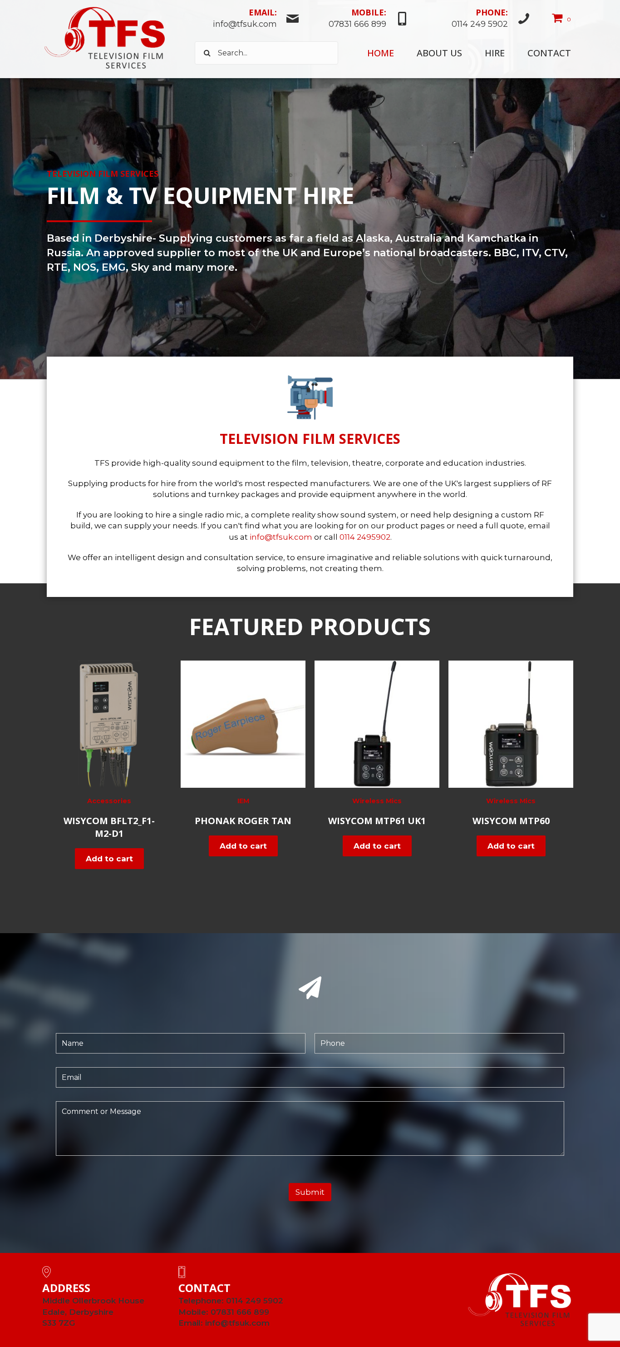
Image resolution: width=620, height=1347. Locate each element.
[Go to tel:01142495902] (474, 20)
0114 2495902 (365, 537)
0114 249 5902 (254, 1300)
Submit (310, 1192)
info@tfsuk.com (281, 537)
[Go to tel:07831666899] (359, 20)
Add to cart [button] (109, 858)
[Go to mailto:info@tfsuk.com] (247, 20)
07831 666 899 (240, 1312)
